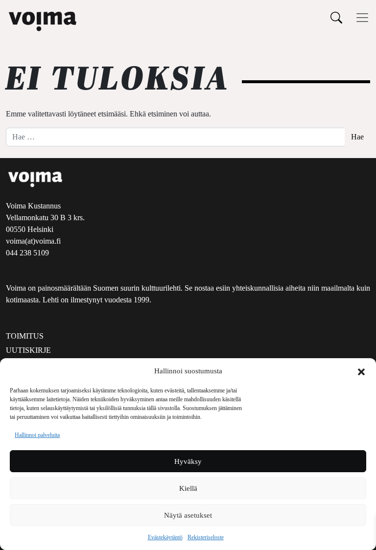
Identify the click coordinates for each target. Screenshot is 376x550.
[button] (361, 371)
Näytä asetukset (188, 515)
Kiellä (188, 488)
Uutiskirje (28, 350)
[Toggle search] (336, 17)
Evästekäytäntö (165, 537)
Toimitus (25, 336)
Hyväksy (188, 461)
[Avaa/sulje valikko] (362, 17)
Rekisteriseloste (206, 537)
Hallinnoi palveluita (37, 435)
